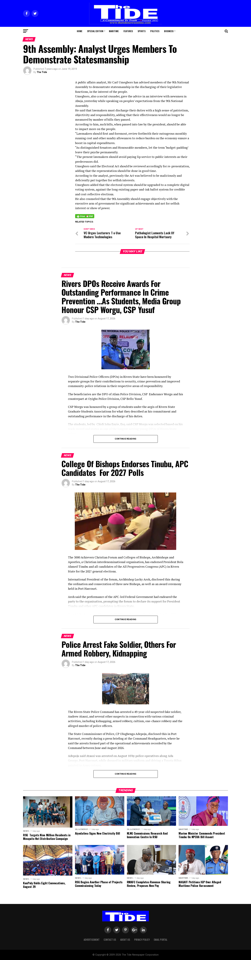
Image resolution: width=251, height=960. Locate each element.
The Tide (42, 72)
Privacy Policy (142, 939)
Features (128, 31)
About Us (125, 939)
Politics (154, 31)
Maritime (114, 31)
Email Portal (160, 939)
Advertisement (92, 939)
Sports (141, 31)
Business (168, 31)
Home (79, 31)
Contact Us (110, 939)
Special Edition (95, 31)
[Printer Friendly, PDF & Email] (84, 216)
